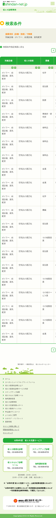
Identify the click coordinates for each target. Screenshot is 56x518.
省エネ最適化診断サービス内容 (16, 389)
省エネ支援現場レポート (14, 405)
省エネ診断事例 (11, 402)
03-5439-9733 (43, 452)
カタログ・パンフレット (14, 418)
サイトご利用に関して (11, 426)
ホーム (7, 379)
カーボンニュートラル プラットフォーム (20, 382)
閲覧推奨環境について (11, 430)
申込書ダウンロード (12, 412)
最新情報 (8, 422)
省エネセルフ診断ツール (14, 395)
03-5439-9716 (43, 467)
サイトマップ (8, 433)
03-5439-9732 (17, 452)
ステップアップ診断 (12, 392)
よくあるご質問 (11, 415)
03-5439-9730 (17, 468)
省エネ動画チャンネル (13, 409)
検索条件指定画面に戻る (13, 47)
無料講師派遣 (10, 399)
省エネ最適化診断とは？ (14, 385)
